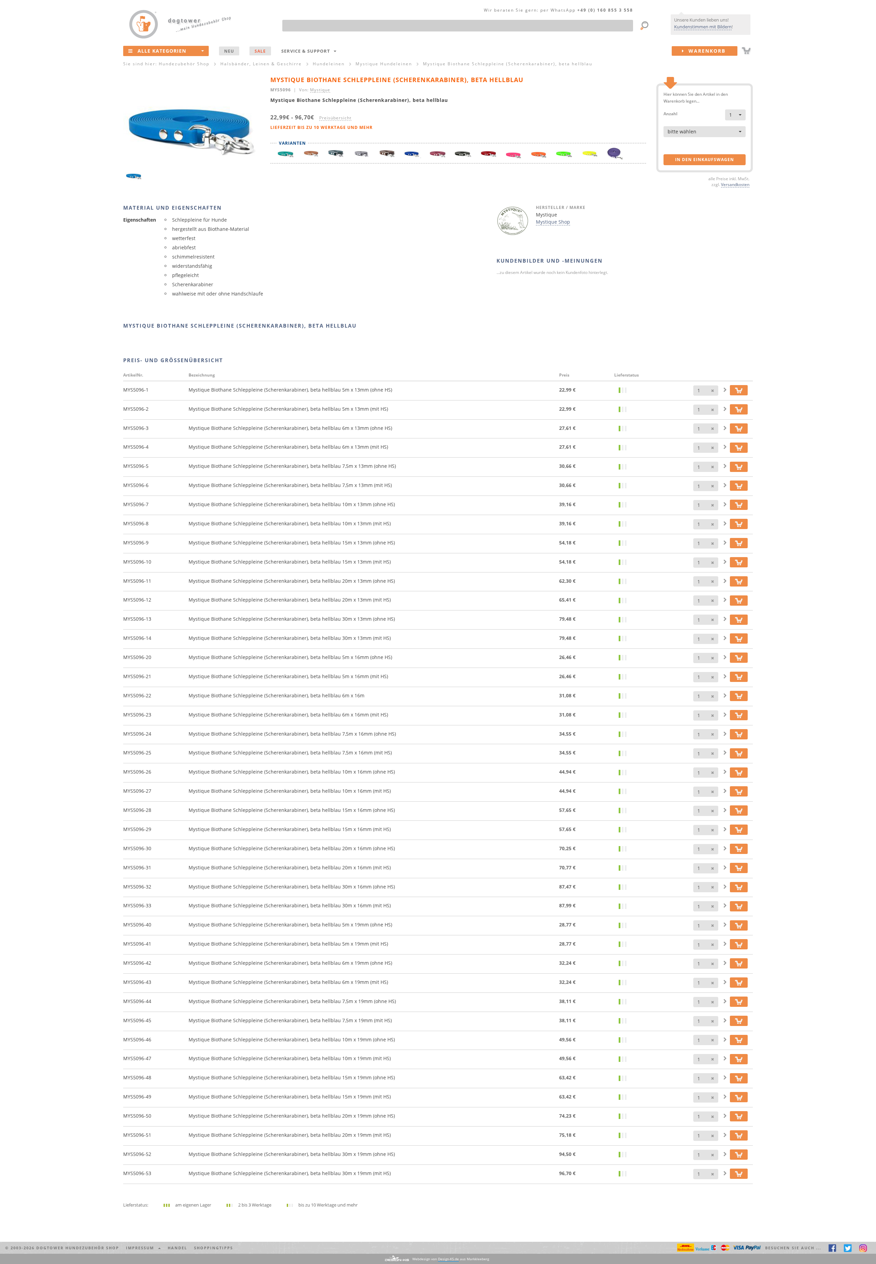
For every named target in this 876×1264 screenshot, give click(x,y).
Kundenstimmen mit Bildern (703, 27)
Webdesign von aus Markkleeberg (450, 1258)
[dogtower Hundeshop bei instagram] (863, 1248)
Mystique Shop (553, 222)
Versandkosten (735, 184)
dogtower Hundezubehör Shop (77, 1247)
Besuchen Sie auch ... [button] (793, 1247)
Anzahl (671, 113)
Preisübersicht (335, 117)
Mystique (320, 89)
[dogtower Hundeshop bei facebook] (832, 1248)
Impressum (141, 1247)
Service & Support (307, 51)
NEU (229, 51)
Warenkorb (704, 51)
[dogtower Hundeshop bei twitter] (847, 1248)
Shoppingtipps (213, 1247)
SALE (260, 51)
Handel (177, 1247)
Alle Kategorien (162, 51)
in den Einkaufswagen (704, 159)
